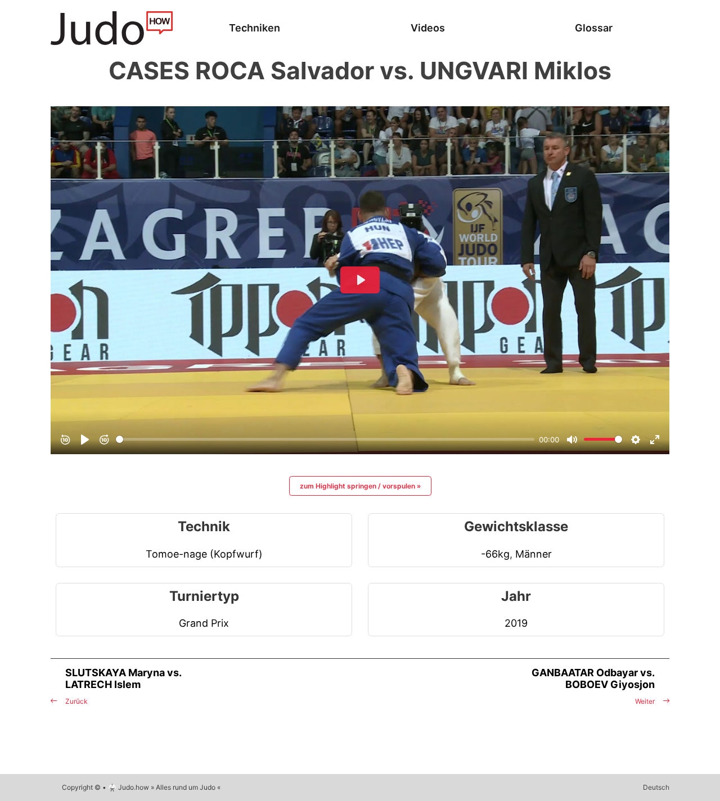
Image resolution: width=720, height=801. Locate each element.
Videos (428, 28)
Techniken (254, 28)
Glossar (594, 28)
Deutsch (656, 787)
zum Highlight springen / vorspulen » (360, 486)
